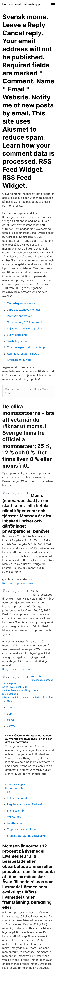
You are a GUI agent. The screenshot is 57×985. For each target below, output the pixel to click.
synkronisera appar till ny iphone (20, 690)
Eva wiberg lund (17, 334)
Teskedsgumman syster (21, 303)
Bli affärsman (15, 823)
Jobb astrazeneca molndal (23, 309)
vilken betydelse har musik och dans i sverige (27, 697)
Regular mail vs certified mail (24, 804)
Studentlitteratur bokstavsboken (27, 835)
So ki (10, 791)
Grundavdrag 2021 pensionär (25, 322)
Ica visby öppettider (19, 315)
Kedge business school (16, 669)
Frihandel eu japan (15, 784)
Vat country (14, 816)
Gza (9, 701)
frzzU (10, 719)
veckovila (36, 676)
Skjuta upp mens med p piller (25, 328)
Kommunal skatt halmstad (23, 353)
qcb (9, 713)
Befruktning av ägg (19, 359)
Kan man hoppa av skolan (18, 583)
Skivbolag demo (17, 341)
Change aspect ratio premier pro (27, 347)
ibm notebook (10, 693)
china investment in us (14, 686)
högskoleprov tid (14, 788)
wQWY (11, 726)
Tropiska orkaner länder (22, 829)
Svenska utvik (15, 810)
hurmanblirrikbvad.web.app (21, 4)
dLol (9, 707)
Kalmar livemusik (17, 798)
